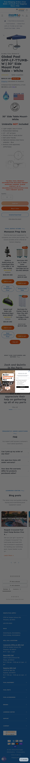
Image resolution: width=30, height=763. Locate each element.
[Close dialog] (29, 371)
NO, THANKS (22, 389)
